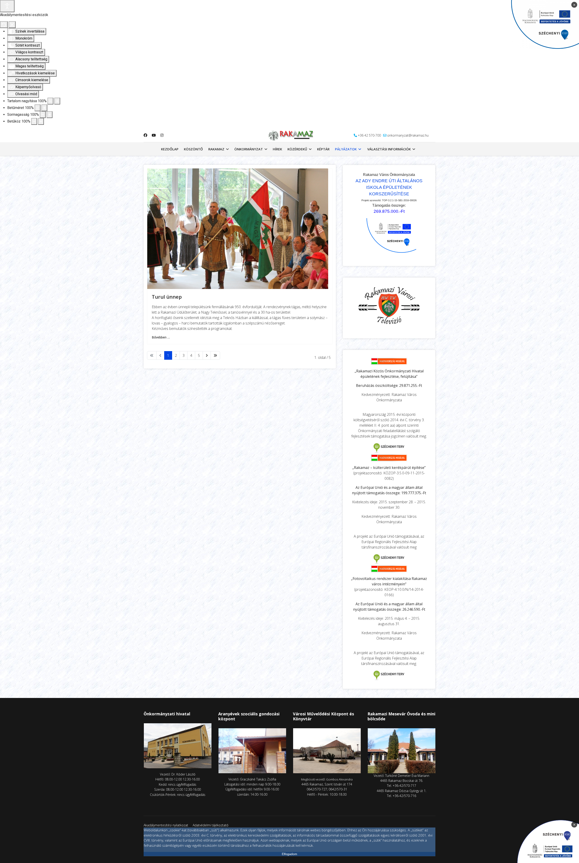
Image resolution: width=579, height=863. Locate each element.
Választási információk (389, 149)
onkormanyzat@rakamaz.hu (408, 135)
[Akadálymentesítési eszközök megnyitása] (7, 6)
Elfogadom (289, 854)
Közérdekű (297, 149)
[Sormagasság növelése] (49, 114)
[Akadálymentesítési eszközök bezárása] (12, 24)
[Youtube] (154, 135)
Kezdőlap (169, 149)
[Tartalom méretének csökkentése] (50, 101)
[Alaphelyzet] (4, 24)
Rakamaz (216, 149)
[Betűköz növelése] (41, 121)
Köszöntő (193, 149)
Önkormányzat (248, 149)
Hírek (277, 149)
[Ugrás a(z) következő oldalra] (207, 355)
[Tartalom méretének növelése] (57, 101)
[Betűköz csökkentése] (34, 121)
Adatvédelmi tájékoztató (210, 825)
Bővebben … (161, 337)
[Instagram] (162, 135)
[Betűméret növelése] (44, 107)
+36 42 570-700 (369, 135)
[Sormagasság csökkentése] (43, 114)
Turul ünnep (167, 296)
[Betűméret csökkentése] (37, 107)
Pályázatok (346, 149)
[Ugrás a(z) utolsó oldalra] (215, 355)
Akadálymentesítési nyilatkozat (166, 825)
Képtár (323, 149)
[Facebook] (145, 135)
